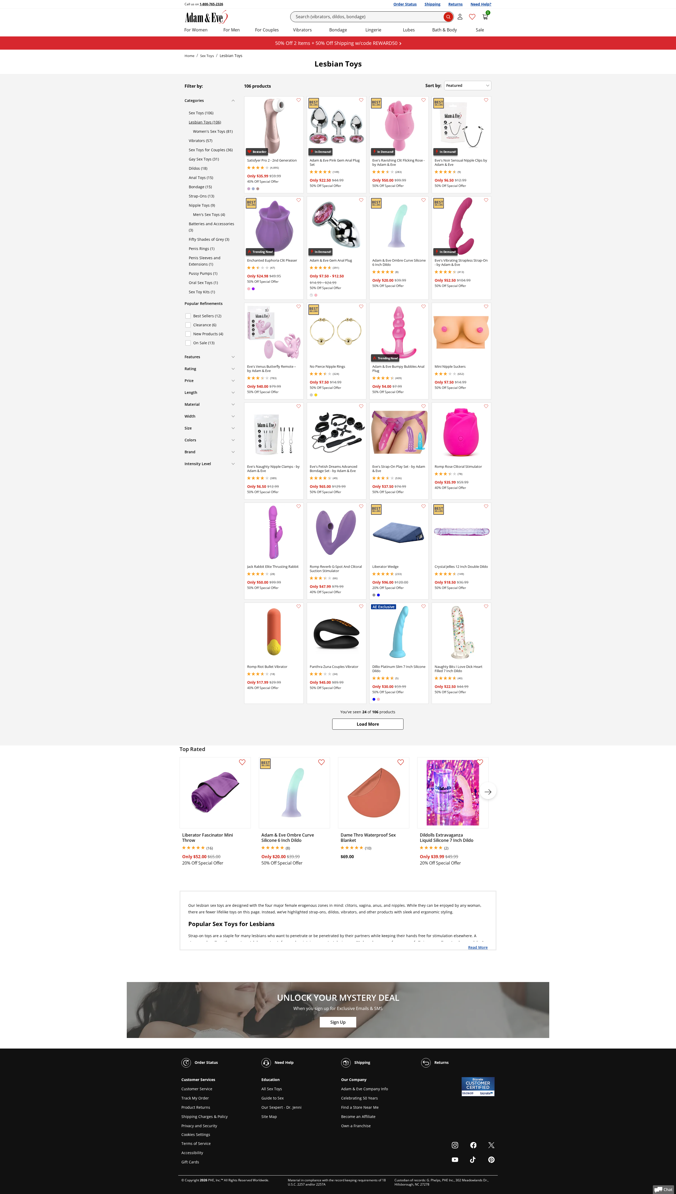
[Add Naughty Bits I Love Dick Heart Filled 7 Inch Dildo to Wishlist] (486, 606)
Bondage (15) (200, 186)
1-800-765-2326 (211, 4)
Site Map (269, 1116)
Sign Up (338, 1022)
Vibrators (302, 30)
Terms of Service (196, 1143)
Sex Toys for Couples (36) (211, 149)
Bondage (338, 30)
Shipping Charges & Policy (204, 1116)
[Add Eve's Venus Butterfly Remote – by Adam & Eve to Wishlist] (299, 306)
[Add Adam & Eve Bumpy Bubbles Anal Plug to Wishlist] (423, 306)
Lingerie (373, 30)
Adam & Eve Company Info (364, 1088)
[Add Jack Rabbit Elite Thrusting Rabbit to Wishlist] (299, 506)
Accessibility (192, 1152)
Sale (480, 30)
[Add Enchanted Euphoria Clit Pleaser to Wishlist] (299, 200)
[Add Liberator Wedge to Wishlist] (423, 506)
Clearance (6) (204, 324)
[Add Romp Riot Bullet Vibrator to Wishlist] (299, 606)
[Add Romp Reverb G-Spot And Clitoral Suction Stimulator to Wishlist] (361, 506)
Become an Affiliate (358, 1116)
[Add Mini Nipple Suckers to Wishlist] (486, 306)
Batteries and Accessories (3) (211, 227)
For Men (231, 30)
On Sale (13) (203, 342)
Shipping (432, 4)
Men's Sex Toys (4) (209, 214)
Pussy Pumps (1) (203, 273)
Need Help (284, 1062)
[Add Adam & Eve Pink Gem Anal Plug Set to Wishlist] (361, 100)
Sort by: (433, 85)
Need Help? (481, 4)
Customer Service (196, 1088)
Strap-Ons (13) (201, 196)
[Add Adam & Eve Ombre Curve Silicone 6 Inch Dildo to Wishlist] (423, 200)
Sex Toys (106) (201, 112)
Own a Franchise (356, 1125)
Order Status (405, 4)
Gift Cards (190, 1161)
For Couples (267, 30)
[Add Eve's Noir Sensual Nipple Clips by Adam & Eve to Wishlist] (486, 100)
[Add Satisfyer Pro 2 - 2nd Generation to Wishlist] (299, 100)
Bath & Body (444, 30)
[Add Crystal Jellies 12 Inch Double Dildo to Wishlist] (486, 506)
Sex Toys (207, 55)
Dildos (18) (198, 168)
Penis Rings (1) (201, 248)
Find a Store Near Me (360, 1107)
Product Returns (195, 1107)
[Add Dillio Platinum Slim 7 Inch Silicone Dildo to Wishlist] (423, 606)
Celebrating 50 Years (359, 1098)
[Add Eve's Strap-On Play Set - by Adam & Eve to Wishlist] (423, 406)
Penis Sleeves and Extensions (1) (204, 261)
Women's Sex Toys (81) (213, 131)
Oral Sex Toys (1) (203, 282)
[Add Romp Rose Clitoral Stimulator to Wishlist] (486, 406)
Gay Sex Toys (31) (204, 159)
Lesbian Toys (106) (205, 122)
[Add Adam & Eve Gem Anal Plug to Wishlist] (361, 200)
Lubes (409, 30)
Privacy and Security (199, 1125)
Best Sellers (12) (207, 315)
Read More (478, 947)
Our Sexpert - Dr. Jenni (281, 1107)
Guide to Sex (272, 1098)
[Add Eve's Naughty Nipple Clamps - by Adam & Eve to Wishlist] (299, 406)
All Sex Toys (271, 1088)
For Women (196, 30)
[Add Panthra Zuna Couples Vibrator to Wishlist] (361, 606)
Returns (455, 4)
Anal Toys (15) (201, 177)
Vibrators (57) (200, 140)
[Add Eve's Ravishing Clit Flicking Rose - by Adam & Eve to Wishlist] (423, 100)
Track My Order (195, 1098)
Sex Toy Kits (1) (202, 291)
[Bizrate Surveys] (487, 1093)
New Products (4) (208, 333)
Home (189, 55)
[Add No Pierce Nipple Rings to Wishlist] (361, 306)
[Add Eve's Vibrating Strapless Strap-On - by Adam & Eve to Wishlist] (486, 200)
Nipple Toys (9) (202, 205)
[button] (367, 724)
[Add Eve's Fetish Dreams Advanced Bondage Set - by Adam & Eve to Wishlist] (361, 406)
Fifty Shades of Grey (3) (209, 239)
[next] (488, 790)
